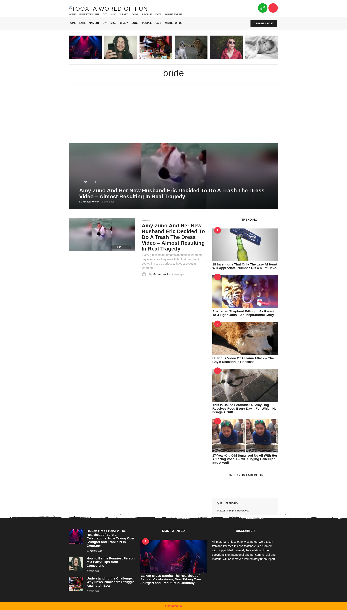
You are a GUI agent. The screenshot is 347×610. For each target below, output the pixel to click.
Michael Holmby (91, 201)
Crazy (124, 14)
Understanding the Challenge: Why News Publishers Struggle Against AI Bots (110, 582)
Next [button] (280, 47)
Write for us (173, 14)
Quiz (219, 503)
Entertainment (89, 14)
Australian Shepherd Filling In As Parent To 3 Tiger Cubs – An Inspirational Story (243, 313)
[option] (85, 47)
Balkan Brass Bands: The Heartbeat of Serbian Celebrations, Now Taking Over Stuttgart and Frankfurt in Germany (110, 538)
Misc (113, 14)
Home (72, 14)
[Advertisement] (173, 116)
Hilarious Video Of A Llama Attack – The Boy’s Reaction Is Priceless (243, 360)
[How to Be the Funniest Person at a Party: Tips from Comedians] (76, 563)
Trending (232, 503)
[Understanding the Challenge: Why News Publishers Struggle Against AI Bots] (76, 583)
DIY (105, 14)
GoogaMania (173, 605)
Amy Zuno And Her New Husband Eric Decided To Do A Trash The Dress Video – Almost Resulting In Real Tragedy (172, 193)
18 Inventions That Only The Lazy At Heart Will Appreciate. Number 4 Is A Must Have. (244, 266)
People (147, 14)
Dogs (135, 14)
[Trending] (273, 8)
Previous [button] (66, 47)
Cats (158, 14)
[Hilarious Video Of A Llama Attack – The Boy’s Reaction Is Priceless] (245, 338)
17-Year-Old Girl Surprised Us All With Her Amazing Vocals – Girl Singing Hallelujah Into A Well (244, 459)
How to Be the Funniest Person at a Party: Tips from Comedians (111, 562)
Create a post (264, 23)
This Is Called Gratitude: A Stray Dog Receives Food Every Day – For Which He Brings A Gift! (244, 408)
